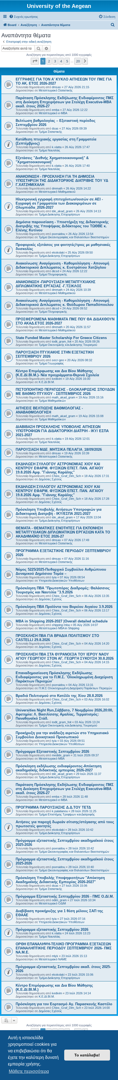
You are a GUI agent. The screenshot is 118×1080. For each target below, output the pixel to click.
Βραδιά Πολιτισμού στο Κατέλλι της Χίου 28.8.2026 (59, 696)
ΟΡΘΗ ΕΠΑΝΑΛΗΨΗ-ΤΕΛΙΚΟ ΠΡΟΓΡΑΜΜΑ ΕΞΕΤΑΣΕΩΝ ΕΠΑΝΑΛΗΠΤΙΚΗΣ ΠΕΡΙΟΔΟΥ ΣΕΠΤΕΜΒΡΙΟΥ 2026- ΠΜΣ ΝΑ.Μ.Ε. (64, 948)
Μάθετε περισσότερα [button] (29, 1071)
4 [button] (61, 61)
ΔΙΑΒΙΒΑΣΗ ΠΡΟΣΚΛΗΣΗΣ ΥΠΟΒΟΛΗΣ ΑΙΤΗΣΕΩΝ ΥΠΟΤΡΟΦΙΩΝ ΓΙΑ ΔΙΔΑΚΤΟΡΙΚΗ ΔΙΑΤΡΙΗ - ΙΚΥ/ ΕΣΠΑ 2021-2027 (62, 431)
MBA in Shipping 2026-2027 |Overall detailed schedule (62, 621)
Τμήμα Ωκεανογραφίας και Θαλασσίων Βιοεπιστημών (74, 237)
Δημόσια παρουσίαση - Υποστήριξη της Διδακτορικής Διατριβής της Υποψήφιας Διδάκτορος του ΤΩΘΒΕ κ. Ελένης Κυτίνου (62, 226)
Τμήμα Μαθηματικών (52, 400)
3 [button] (55, 61)
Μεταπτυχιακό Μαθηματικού (57, 191)
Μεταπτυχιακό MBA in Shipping (59, 628)
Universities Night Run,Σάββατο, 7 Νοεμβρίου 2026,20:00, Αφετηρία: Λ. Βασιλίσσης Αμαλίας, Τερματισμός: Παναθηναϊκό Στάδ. (64, 714)
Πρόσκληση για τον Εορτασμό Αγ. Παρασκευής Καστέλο (64, 1004)
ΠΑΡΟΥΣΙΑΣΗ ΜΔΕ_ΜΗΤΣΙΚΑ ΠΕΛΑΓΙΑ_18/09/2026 (59, 449)
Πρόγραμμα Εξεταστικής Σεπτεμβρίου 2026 (52, 751)
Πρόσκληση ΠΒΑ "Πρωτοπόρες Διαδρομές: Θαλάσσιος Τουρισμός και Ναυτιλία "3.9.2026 (63, 590)
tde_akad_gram (62, 211)
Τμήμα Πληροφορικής (53, 274)
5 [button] (67, 61)
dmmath (57, 188)
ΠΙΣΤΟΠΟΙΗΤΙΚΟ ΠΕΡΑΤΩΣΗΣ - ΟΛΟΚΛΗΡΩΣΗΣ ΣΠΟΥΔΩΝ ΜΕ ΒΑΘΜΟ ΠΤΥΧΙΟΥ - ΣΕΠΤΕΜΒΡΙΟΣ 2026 (65, 391)
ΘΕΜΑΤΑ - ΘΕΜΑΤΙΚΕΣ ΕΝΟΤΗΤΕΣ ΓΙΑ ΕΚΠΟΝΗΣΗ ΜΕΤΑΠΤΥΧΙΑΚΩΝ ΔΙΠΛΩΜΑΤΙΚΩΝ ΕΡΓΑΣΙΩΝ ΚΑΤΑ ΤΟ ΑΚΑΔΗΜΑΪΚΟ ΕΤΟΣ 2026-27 (63, 532)
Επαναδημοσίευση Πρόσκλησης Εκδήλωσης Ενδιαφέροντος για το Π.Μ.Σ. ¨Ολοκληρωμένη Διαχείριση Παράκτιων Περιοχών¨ (64, 677)
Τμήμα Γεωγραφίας (51, 363)
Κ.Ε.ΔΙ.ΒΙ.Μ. (47, 382)
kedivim (57, 378)
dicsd (55, 271)
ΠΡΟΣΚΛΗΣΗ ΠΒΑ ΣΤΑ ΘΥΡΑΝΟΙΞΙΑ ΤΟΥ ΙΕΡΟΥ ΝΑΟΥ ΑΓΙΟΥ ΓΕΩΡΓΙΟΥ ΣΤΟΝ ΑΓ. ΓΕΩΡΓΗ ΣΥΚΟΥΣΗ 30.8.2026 (65, 656)
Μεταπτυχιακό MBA (51, 758)
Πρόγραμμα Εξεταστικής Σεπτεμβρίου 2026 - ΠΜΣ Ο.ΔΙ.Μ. (65, 896)
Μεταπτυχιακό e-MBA (53, 113)
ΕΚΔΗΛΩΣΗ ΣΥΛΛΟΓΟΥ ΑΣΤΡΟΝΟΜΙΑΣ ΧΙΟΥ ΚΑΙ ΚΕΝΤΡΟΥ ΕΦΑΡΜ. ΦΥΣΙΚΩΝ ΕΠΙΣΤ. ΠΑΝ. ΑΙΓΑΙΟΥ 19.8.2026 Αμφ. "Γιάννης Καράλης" (59, 468)
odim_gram (59, 900)
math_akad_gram (63, 397)
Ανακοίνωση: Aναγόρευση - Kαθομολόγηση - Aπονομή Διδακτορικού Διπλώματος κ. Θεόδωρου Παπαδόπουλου (65, 302)
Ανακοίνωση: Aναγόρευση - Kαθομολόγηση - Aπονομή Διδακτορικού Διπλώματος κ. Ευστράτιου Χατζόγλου (62, 265)
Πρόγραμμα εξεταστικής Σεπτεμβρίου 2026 (52, 929)
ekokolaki (58, 252)
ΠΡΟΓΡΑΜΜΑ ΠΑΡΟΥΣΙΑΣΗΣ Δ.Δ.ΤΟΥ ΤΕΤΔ (53, 807)
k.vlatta (56, 147)
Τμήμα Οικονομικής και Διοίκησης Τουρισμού (68, 344)
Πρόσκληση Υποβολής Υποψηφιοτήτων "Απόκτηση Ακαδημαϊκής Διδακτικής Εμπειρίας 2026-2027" (60, 880)
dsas (55, 128)
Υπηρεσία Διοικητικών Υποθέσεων (62, 580)
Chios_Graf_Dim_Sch (66, 476)
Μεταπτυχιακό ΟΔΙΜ (52, 903)
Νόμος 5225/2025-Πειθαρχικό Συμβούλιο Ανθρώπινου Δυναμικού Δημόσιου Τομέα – (61, 571)
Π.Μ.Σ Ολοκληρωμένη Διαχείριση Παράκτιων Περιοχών (75, 688)
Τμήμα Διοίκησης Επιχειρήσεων (59, 214)
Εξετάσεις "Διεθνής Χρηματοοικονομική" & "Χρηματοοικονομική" (52, 160)
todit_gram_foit (61, 341)
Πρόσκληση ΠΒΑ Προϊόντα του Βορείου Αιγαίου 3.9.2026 (64, 607)
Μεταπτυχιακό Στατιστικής (55, 90)
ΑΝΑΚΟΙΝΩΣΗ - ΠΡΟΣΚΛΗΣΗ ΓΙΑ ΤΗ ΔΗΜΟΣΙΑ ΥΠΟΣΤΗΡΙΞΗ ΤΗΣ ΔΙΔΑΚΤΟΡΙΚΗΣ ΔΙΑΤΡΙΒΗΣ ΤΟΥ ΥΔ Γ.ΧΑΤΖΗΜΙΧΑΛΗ (62, 180)
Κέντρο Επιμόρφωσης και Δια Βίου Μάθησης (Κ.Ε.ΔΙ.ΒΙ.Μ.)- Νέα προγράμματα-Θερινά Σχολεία (57, 373)
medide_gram (61, 755)
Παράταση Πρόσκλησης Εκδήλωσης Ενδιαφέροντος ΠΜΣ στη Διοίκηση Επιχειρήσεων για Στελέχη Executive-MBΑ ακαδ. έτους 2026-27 (65, 102)
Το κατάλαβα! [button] (87, 1055)
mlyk (55, 956)
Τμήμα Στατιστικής (50, 131)
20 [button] (78, 61)
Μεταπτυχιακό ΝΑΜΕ (53, 959)
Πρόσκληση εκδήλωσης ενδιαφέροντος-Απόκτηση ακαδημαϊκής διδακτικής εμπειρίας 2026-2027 (59, 768)
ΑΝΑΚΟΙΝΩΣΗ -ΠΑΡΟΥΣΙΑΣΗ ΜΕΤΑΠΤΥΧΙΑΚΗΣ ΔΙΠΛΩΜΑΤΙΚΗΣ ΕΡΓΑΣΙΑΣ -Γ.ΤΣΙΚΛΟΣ (55, 284)
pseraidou (58, 233)
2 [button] (49, 61)
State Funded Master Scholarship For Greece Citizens (61, 338)
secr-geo (58, 360)
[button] (35, 61)
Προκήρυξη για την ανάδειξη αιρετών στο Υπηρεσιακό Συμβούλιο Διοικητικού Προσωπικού (62, 735)
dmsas (56, 87)
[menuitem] (23, 16)
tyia (54, 577)
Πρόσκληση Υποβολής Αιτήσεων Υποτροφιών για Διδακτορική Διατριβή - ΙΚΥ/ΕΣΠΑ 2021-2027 (59, 511)
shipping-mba (61, 625)
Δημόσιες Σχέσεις (50, 479)
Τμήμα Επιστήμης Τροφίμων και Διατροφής (67, 814)
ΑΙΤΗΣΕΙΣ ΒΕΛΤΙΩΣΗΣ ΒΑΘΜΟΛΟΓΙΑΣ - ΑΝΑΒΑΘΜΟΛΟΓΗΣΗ (49, 410)
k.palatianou (60, 811)
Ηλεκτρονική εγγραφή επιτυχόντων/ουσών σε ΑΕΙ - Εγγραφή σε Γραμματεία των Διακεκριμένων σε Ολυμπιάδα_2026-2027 (59, 203)
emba (55, 109)
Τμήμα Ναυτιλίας (49, 150)
